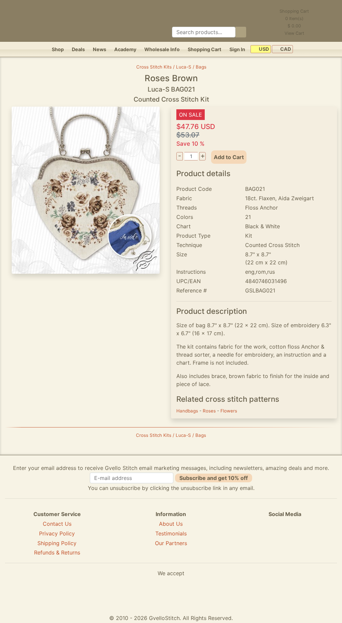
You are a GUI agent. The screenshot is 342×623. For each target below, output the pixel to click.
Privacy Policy (57, 533)
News (99, 49)
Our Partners (171, 543)
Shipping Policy (56, 543)
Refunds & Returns (57, 552)
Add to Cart (229, 157)
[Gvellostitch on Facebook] (262, 538)
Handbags (187, 410)
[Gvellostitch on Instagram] (308, 538)
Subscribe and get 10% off (213, 478)
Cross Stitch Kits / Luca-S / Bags (171, 67)
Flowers (228, 410)
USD (263, 49)
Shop (58, 49)
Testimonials (171, 533)
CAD (285, 49)
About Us (171, 523)
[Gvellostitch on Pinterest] (285, 538)
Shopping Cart (204, 49)
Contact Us (57, 523)
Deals (78, 49)
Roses (210, 410)
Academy (125, 49)
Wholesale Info (162, 49)
